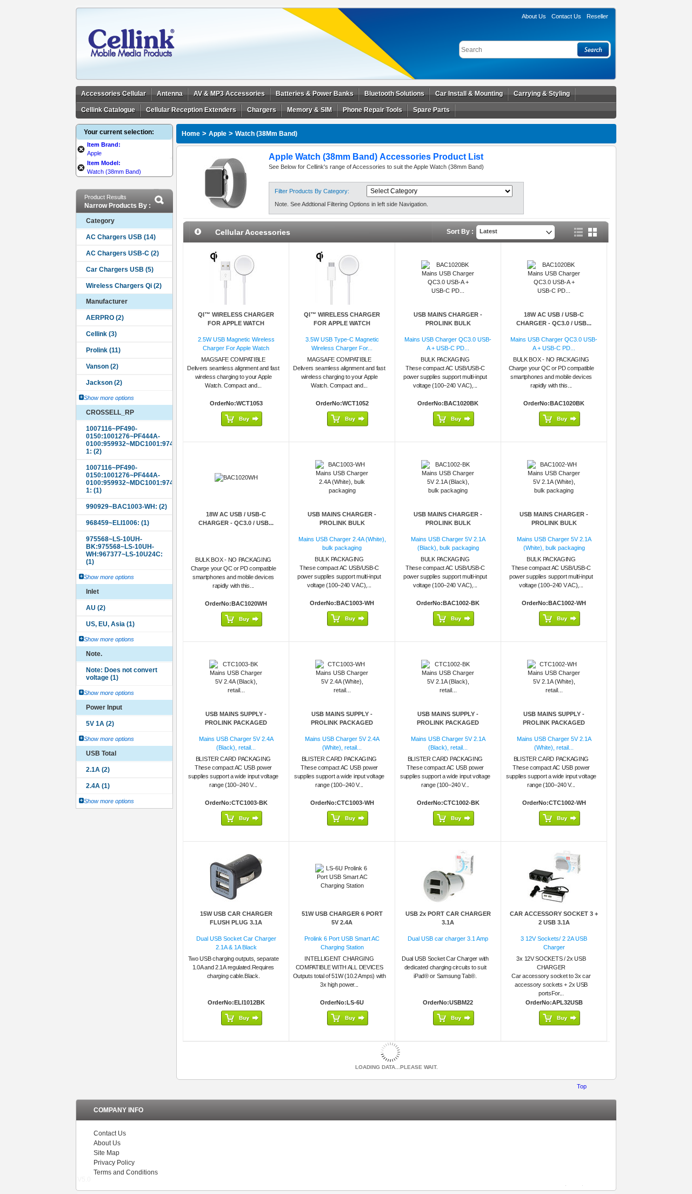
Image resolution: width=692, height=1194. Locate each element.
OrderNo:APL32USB (554, 1002)
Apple (218, 133)
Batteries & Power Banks (315, 93)
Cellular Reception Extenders (191, 110)
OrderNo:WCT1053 (236, 403)
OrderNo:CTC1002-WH (554, 802)
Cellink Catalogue (108, 110)
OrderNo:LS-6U (342, 1002)
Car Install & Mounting (469, 93)
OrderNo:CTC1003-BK (236, 802)
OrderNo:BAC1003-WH (342, 603)
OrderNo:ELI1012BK (236, 1002)
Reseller (597, 16)
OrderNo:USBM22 (448, 1002)
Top (582, 1086)
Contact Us (110, 1133)
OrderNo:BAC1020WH (236, 603)
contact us (566, 16)
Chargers (261, 110)
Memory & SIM (309, 110)
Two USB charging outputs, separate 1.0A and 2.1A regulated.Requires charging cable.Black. (233, 967)
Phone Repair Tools (372, 110)
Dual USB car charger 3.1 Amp (448, 938)
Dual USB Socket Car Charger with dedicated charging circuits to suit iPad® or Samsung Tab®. (445, 967)
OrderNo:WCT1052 (342, 403)
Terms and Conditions (126, 1172)
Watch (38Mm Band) (266, 133)
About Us (534, 16)
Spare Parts (431, 110)
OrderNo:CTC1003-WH (342, 802)
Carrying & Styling (542, 93)
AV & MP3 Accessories (229, 93)
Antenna (170, 93)
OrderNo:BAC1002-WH (554, 603)
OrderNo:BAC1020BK (447, 403)
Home (191, 133)
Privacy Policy (114, 1162)
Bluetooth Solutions (394, 93)
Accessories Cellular (113, 93)
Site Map (106, 1153)
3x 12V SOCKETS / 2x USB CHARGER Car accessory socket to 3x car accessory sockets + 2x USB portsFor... (550, 975)
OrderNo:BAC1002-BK (448, 603)
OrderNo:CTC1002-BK (448, 802)
